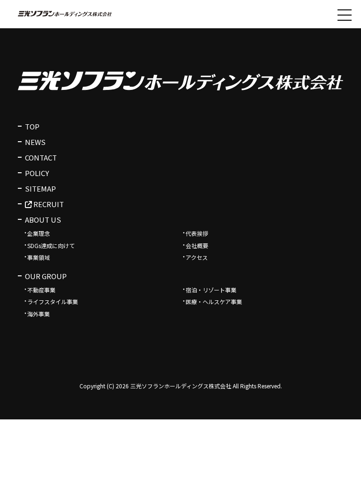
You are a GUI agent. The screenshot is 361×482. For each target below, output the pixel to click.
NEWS (35, 142)
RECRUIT (48, 204)
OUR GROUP (46, 276)
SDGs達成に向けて (51, 245)
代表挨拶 (197, 233)
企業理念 (38, 233)
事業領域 (38, 257)
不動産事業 (41, 290)
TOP (32, 126)
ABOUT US (43, 220)
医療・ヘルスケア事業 (214, 301)
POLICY (37, 173)
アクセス (197, 257)
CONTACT (41, 157)
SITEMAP (40, 188)
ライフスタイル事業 (52, 301)
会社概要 (197, 245)
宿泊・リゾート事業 (211, 290)
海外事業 (38, 314)
